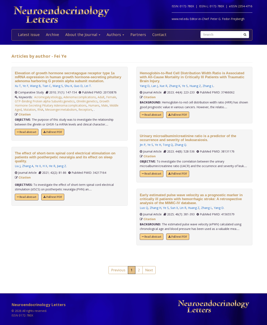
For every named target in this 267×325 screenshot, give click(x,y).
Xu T (18, 86)
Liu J (17, 166)
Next (149, 270)
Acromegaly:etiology (48, 97)
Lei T (87, 86)
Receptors (85, 110)
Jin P (143, 145)
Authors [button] (114, 34)
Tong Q (168, 145)
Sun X (174, 208)
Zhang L (208, 86)
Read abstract (27, 132)
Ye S (185, 86)
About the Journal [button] (81, 34)
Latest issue (29, 34)
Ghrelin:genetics (87, 101)
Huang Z (195, 86)
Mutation (29, 110)
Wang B (35, 86)
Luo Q (144, 208)
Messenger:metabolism (61, 110)
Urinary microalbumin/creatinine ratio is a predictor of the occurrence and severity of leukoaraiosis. (188, 138)
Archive (52, 34)
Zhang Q (180, 145)
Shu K (68, 86)
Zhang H (155, 208)
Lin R (183, 208)
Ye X (38, 166)
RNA (40, 110)
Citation (25, 114)
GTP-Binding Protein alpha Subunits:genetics (45, 101)
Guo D (78, 86)
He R (52, 166)
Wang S (58, 86)
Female (111, 97)
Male (104, 105)
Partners (138, 34)
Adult (101, 97)
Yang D (145, 86)
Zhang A (27, 166)
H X (45, 166)
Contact (159, 34)
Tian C (46, 86)
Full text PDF (54, 132)
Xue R (163, 86)
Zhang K (174, 86)
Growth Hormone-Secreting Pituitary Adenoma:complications (62, 103)
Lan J (154, 86)
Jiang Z (61, 166)
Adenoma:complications (79, 97)
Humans (93, 105)
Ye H (158, 145)
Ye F (25, 86)
